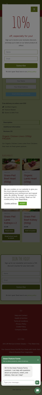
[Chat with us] (37, 390)
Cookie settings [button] (10, 203)
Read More (23, 199)
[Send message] (37, 382)
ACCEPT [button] (22, 203)
